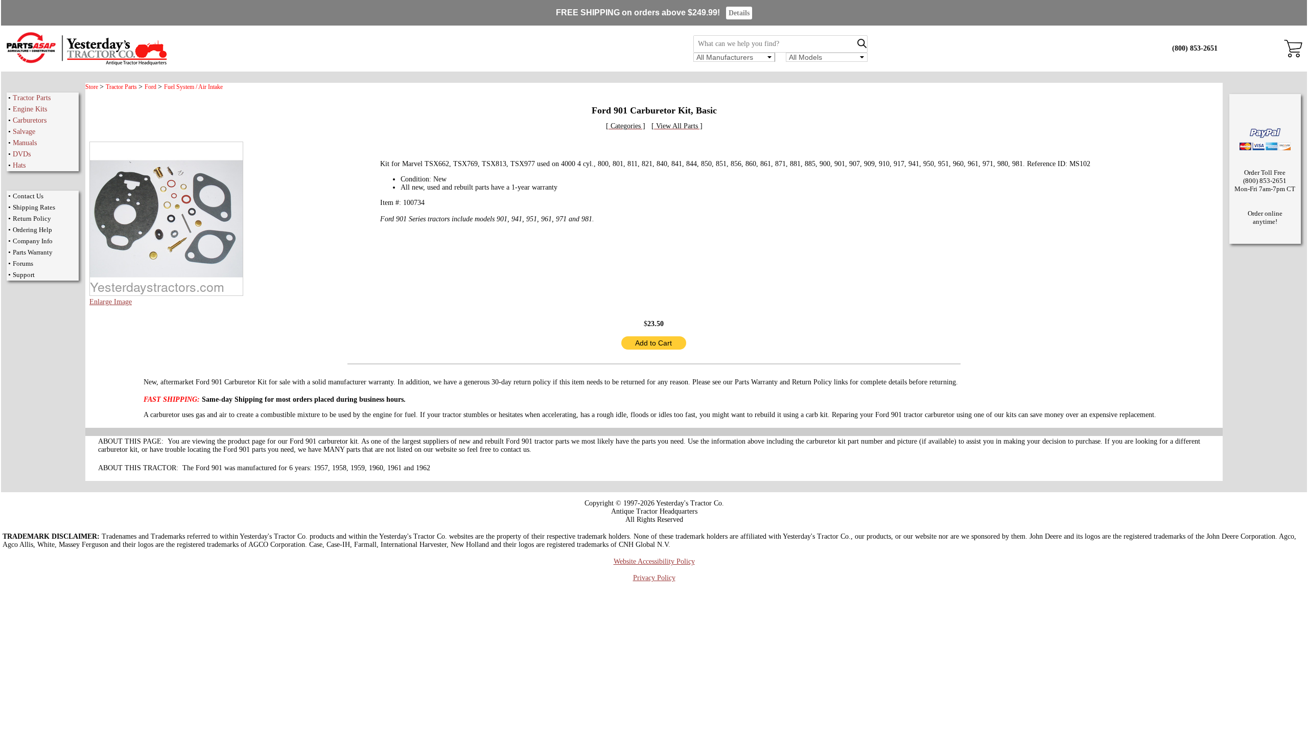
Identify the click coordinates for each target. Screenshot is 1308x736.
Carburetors (29, 120)
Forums (23, 263)
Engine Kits (30, 109)
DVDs (22, 154)
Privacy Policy (654, 578)
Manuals (25, 143)
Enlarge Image (110, 302)
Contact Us (28, 196)
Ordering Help (32, 230)
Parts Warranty (33, 252)
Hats (19, 165)
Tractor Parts (32, 98)
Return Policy (32, 218)
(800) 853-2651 (1195, 48)
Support (24, 275)
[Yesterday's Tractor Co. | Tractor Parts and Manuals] (86, 63)
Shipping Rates (34, 207)
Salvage (24, 131)
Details (739, 13)
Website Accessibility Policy (654, 561)
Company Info (33, 241)
